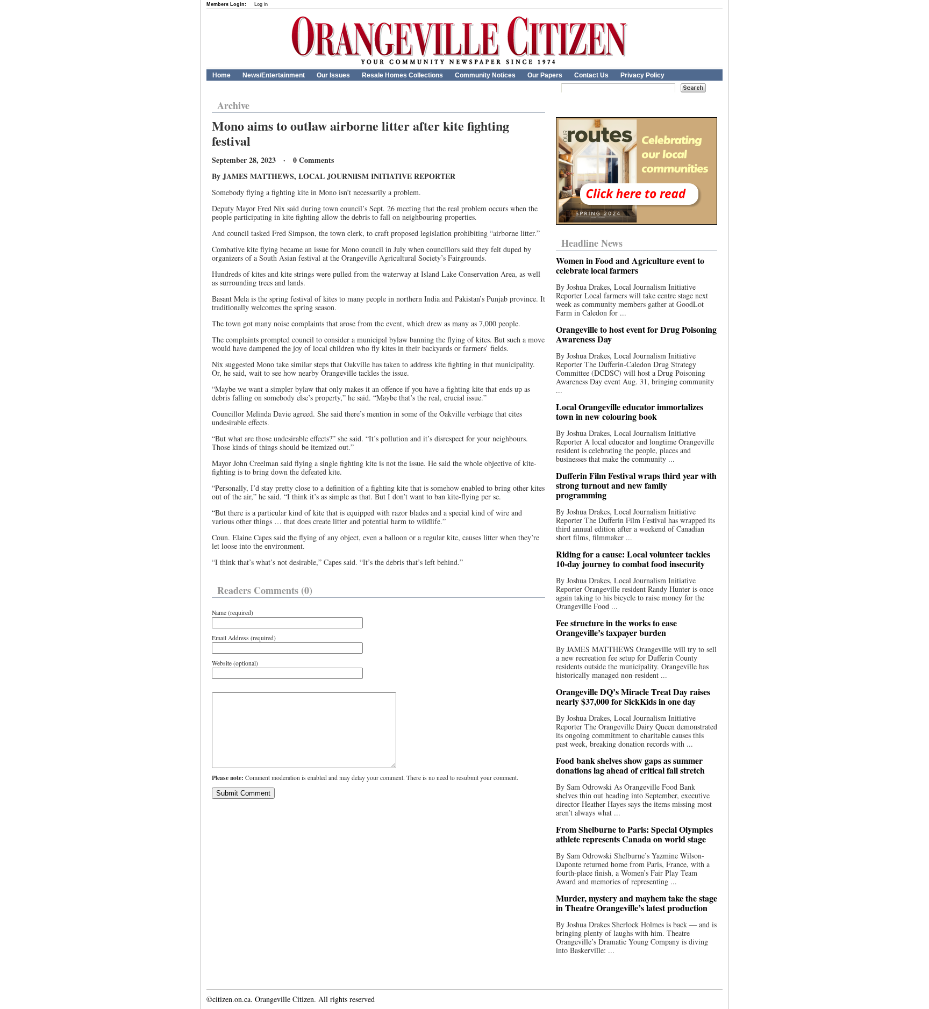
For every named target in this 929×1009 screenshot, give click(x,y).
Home (221, 75)
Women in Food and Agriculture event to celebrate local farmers (630, 265)
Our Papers (544, 75)
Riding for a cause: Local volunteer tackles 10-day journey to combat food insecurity (633, 559)
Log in (261, 4)
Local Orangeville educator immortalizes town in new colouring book (629, 411)
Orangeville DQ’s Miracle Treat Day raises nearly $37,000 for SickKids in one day (633, 696)
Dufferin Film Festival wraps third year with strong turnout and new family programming (636, 485)
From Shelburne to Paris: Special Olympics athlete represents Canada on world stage (634, 834)
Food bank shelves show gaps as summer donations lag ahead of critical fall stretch (630, 765)
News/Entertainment (273, 75)
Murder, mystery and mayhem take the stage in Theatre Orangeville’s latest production (636, 903)
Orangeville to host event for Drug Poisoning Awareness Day (636, 334)
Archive (233, 105)
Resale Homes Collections (402, 75)
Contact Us (591, 75)
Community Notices (485, 75)
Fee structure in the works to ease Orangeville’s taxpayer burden (616, 628)
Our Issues (333, 75)
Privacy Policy (642, 75)
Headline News (592, 243)
